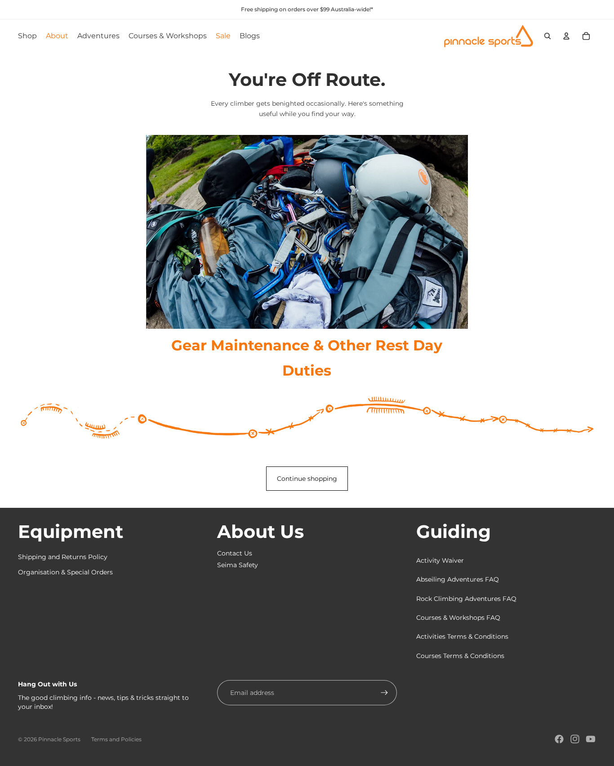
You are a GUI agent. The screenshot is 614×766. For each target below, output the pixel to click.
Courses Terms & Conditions (460, 656)
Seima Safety (237, 565)
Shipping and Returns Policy (62, 557)
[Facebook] (559, 739)
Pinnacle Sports (59, 739)
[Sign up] (384, 692)
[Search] (547, 36)
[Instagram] (575, 739)
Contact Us (234, 553)
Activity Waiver (440, 560)
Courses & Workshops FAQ (458, 618)
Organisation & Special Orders (65, 572)
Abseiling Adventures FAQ (457, 579)
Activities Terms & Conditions (462, 636)
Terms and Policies (116, 739)
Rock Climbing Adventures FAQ (466, 599)
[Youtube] (590, 739)
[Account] (566, 36)
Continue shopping (307, 479)
